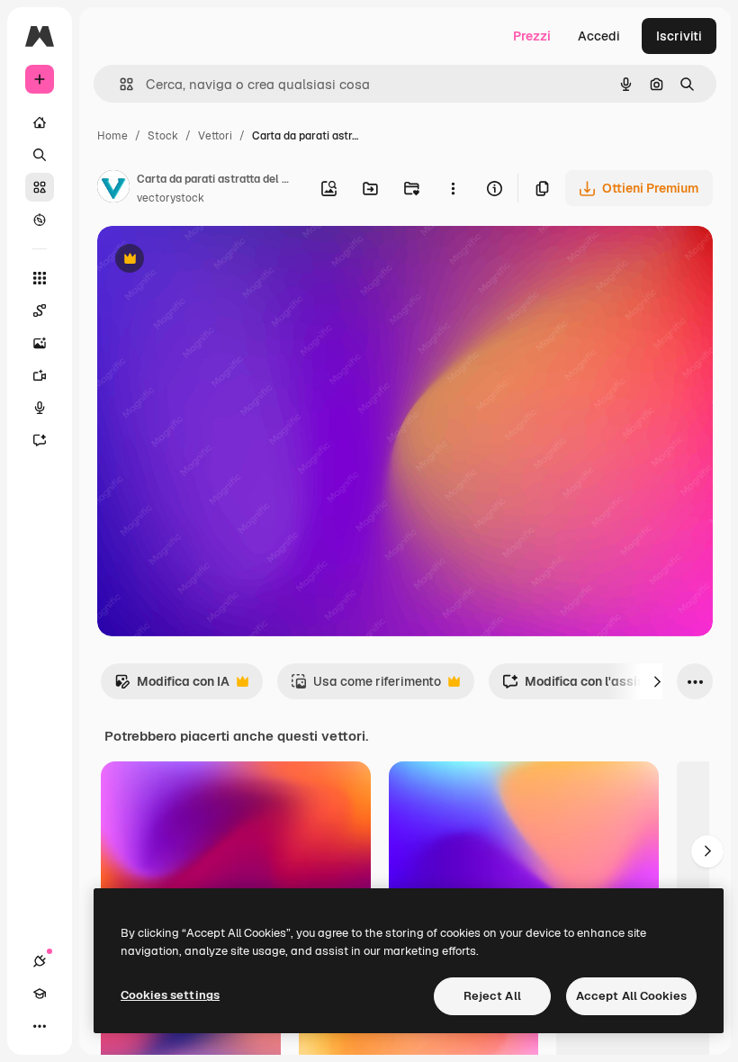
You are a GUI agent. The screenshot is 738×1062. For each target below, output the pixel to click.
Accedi (599, 36)
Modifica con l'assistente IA (596, 686)
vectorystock (170, 198)
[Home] (39, 122)
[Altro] (39, 1026)
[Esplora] (39, 219)
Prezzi (532, 36)
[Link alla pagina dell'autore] (113, 189)
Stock (163, 136)
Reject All (492, 996)
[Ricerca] (39, 154)
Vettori (215, 136)
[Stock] (39, 187)
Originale (216, 260)
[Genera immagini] (39, 342)
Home (112, 136)
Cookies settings (170, 995)
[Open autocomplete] (119, 84)
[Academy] (39, 993)
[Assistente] (39, 440)
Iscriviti (679, 36)
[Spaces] (39, 310)
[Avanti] (657, 681)
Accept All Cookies (631, 996)
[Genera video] (39, 375)
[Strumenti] (39, 278)
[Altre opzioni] (453, 188)
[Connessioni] (39, 961)
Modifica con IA (172, 686)
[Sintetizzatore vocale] (39, 407)
